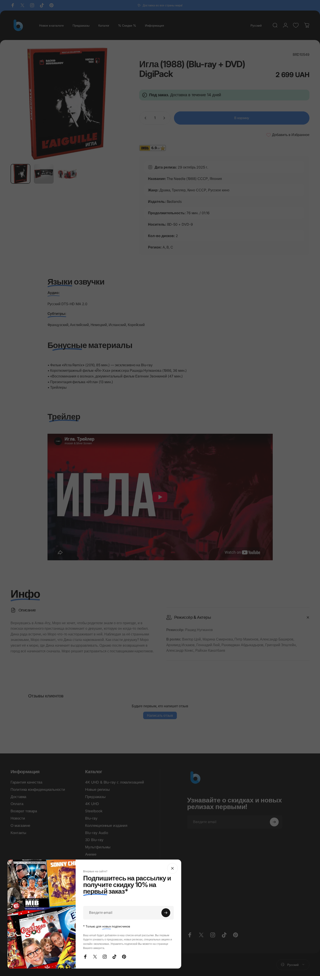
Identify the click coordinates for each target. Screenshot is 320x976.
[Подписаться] (165, 912)
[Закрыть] (172, 868)
